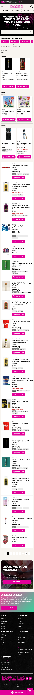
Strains (3, 626)
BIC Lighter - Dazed (18, 248)
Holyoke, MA (21, 635)
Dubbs (13, 320)
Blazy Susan (15, 535)
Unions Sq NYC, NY (23, 645)
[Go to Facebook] (27, 678)
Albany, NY (21, 640)
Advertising (21, 628)
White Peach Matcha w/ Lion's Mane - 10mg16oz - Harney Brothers (21, 480)
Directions (21, 623)
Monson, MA (21, 637)
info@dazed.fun (5, 665)
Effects (3, 623)
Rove (3, 141)
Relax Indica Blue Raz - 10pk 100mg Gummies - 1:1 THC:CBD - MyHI (22, 380)
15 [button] (26, 553)
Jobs (2, 642)
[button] (13, 2)
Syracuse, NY (21, 642)
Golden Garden (16, 261)
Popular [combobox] (15, 46)
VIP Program (4, 635)
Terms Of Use (17, 686)
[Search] (31, 32)
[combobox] (15, 32)
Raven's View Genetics (18, 282)
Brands (3, 628)
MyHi (13, 376)
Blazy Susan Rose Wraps (19, 537)
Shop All (3, 618)
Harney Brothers (16, 183)
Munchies (14, 497)
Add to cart (9, 119)
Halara (3, 109)
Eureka (14, 224)
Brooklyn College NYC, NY (25, 649)
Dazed (13, 246)
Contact (20, 621)
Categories (4, 621)
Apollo (13, 164)
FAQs (2, 637)
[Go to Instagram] (30, 678)
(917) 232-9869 (5, 662)
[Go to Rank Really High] (17, 692)
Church (14, 439)
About (19, 618)
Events (19, 626)
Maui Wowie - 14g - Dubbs (20, 423)
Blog (2, 640)
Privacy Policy (30, 683)
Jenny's (14, 516)
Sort (13, 44)
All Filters (6, 46)
